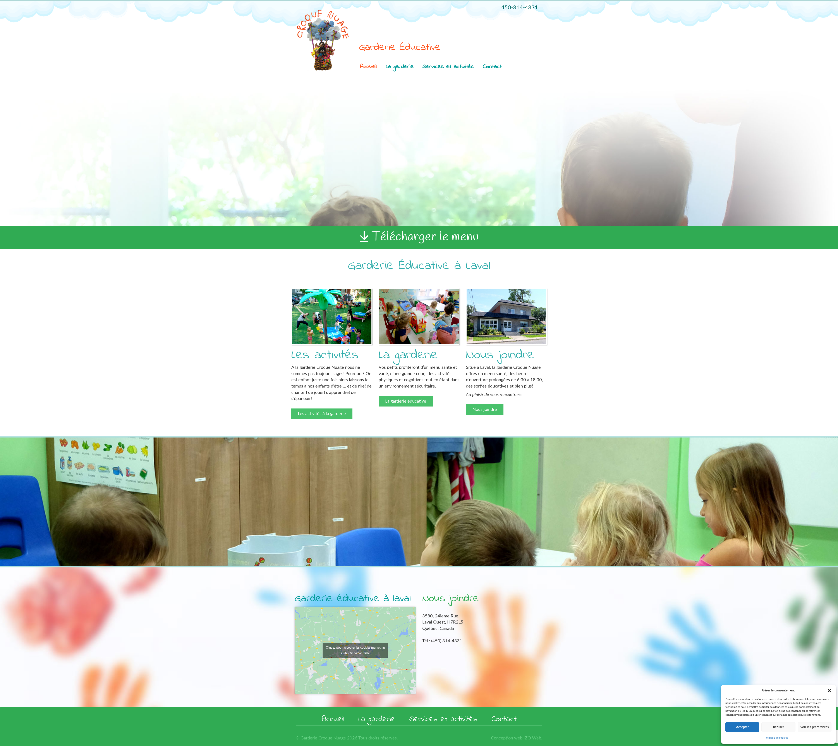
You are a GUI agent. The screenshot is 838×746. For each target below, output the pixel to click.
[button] (829, 690)
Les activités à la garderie (322, 414)
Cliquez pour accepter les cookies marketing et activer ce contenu (355, 650)
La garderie (400, 67)
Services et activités (448, 67)
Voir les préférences (814, 727)
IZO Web (532, 738)
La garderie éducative (405, 401)
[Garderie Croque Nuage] (323, 40)
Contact (492, 67)
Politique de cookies (776, 737)
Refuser (778, 727)
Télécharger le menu (425, 237)
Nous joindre (484, 409)
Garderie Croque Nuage (324, 738)
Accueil (368, 67)
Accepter (742, 727)
